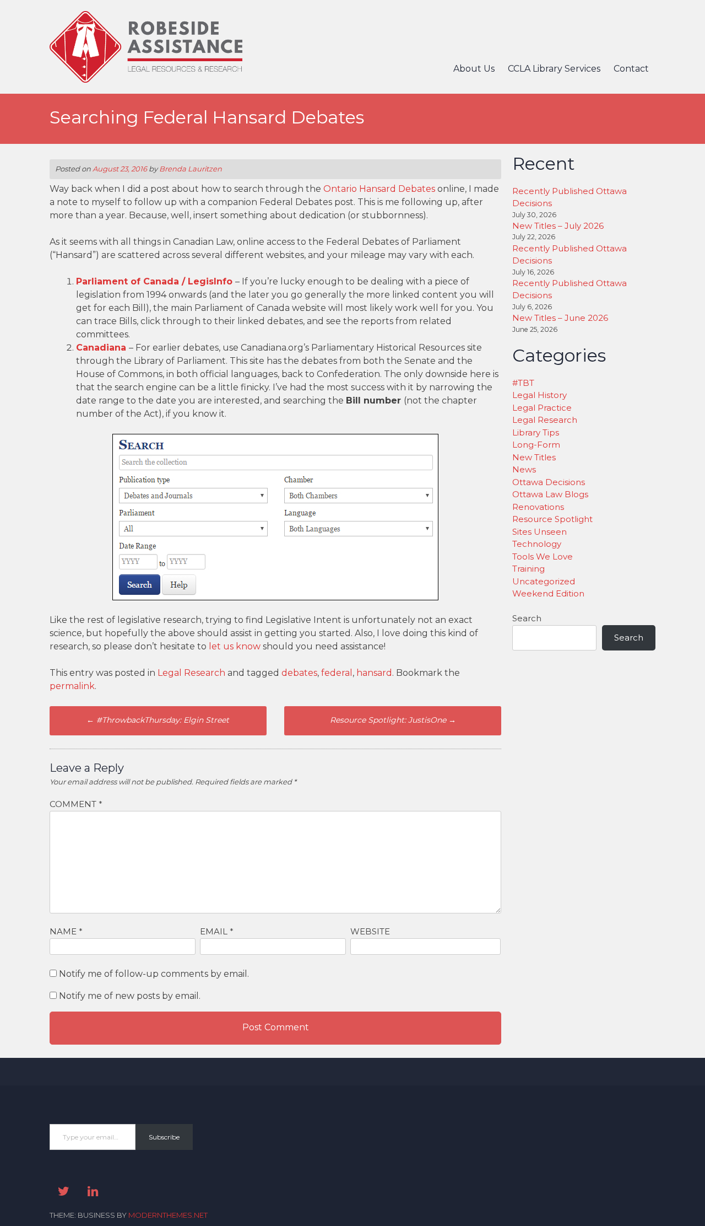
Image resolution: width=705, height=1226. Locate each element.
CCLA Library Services (554, 68)
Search (526, 618)
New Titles (534, 457)
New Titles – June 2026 (560, 318)
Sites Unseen (539, 531)
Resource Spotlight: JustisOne (393, 720)
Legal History (539, 395)
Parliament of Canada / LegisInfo (154, 281)
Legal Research (191, 673)
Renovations (538, 507)
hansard (374, 673)
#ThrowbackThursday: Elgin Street (157, 720)
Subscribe (164, 1137)
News (524, 469)
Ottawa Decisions (548, 482)
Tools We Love (542, 556)
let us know (236, 646)
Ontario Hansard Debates (379, 189)
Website (370, 931)
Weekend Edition (548, 593)
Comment (76, 804)
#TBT (523, 383)
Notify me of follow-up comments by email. (154, 974)
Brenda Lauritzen (190, 168)
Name (66, 931)
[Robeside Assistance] (146, 79)
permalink (72, 686)
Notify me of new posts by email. (129, 996)
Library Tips (535, 432)
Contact (631, 68)
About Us (474, 68)
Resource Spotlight (552, 519)
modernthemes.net (168, 1215)
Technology (536, 544)
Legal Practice (542, 407)
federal (336, 673)
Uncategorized (543, 581)
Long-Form (536, 444)
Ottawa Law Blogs (550, 494)
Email (217, 931)
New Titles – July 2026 (558, 226)
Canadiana (102, 347)
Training (528, 568)
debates (299, 673)
